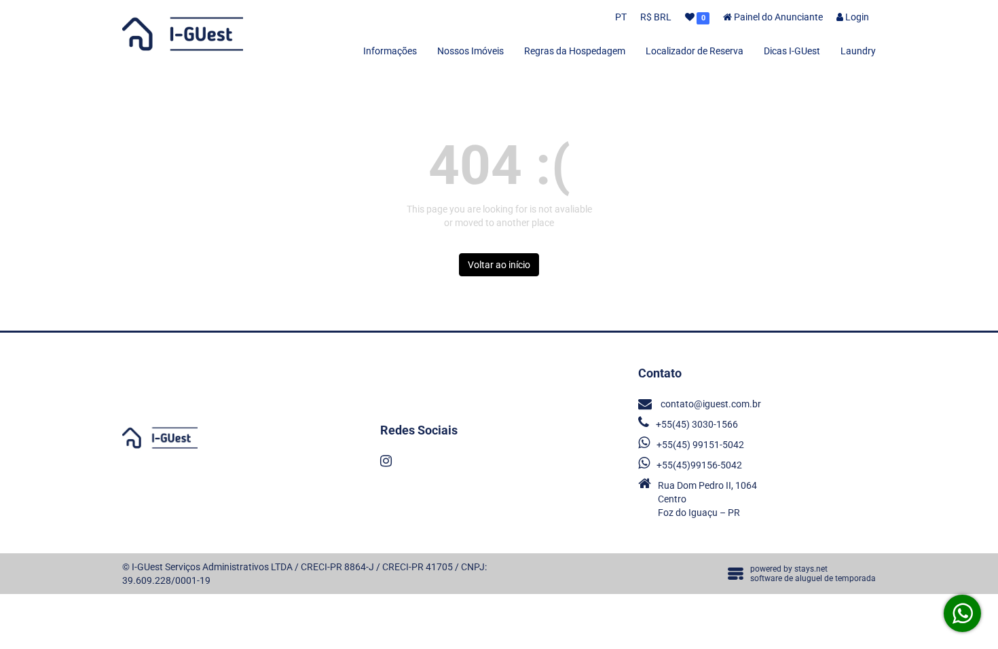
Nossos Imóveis (470, 50)
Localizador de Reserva (694, 50)
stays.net (811, 569)
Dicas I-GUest (792, 50)
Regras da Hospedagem (574, 50)
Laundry (858, 50)
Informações (390, 50)
